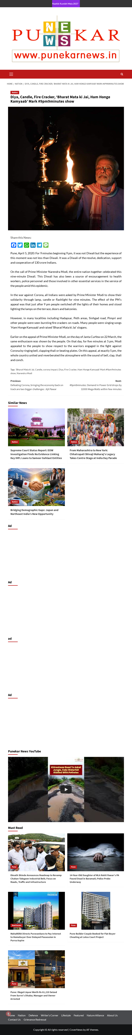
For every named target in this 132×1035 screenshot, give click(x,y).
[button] (11, 74)
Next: (96, 385)
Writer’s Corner (49, 1015)
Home (11, 1015)
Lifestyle (66, 1015)
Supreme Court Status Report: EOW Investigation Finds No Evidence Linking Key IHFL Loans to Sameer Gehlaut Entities (36, 454)
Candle (38, 369)
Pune (14, 867)
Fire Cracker (70, 369)
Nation (15, 92)
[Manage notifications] (8, 1013)
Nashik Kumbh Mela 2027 (65, 3)
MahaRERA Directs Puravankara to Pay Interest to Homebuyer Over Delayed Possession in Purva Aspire (35, 937)
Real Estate (16, 925)
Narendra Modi (24, 373)
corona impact (50, 369)
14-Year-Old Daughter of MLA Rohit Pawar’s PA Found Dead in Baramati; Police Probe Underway (94, 879)
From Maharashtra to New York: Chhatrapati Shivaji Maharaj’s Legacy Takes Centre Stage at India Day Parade (93, 454)
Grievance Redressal (35, 1019)
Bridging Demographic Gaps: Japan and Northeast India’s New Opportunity (34, 512)
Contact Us (14, 1019)
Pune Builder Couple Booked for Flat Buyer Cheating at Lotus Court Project (92, 935)
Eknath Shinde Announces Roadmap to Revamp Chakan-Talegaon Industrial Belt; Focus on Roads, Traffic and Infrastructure (36, 879)
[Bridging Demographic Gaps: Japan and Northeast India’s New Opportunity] (36, 487)
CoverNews (76, 1029)
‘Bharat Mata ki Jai (25, 369)
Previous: (36, 385)
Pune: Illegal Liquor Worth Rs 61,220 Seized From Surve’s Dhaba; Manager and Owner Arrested (33, 996)
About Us (112, 1015)
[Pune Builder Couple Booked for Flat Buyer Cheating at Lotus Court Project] (95, 911)
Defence (33, 1015)
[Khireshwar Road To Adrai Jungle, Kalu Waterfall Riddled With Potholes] (66, 789)
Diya (61, 369)
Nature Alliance (95, 1015)
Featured (79, 1015)
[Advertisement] (66, 554)
